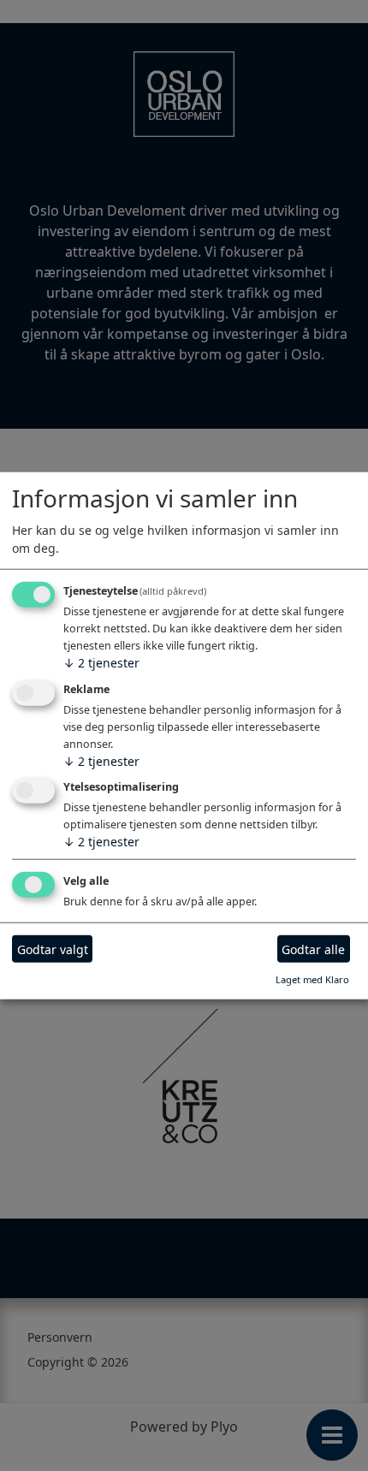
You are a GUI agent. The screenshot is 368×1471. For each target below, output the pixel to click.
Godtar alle (313, 949)
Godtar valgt (52, 949)
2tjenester (101, 663)
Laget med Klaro (312, 979)
